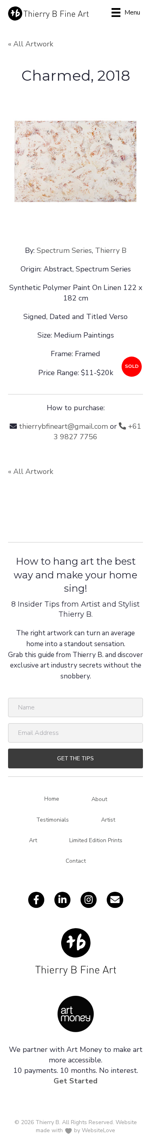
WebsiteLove (98, 1130)
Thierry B (110, 250)
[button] (75, 758)
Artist (108, 820)
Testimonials (52, 820)
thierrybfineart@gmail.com (63, 426)
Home (51, 799)
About (99, 799)
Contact (76, 861)
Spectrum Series (64, 250)
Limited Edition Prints (95, 840)
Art (33, 840)
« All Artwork (30, 44)
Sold (132, 366)
